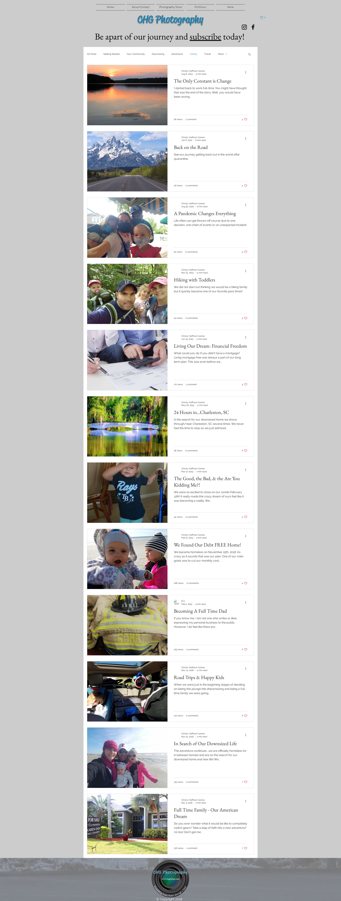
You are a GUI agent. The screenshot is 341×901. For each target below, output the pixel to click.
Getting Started (111, 54)
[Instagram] (244, 27)
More (221, 54)
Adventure (177, 54)
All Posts (91, 54)
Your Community (136, 54)
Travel (207, 54)
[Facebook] (253, 27)
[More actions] (247, 72)
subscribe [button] (205, 36)
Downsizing (158, 54)
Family (193, 54)
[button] (264, 17)
